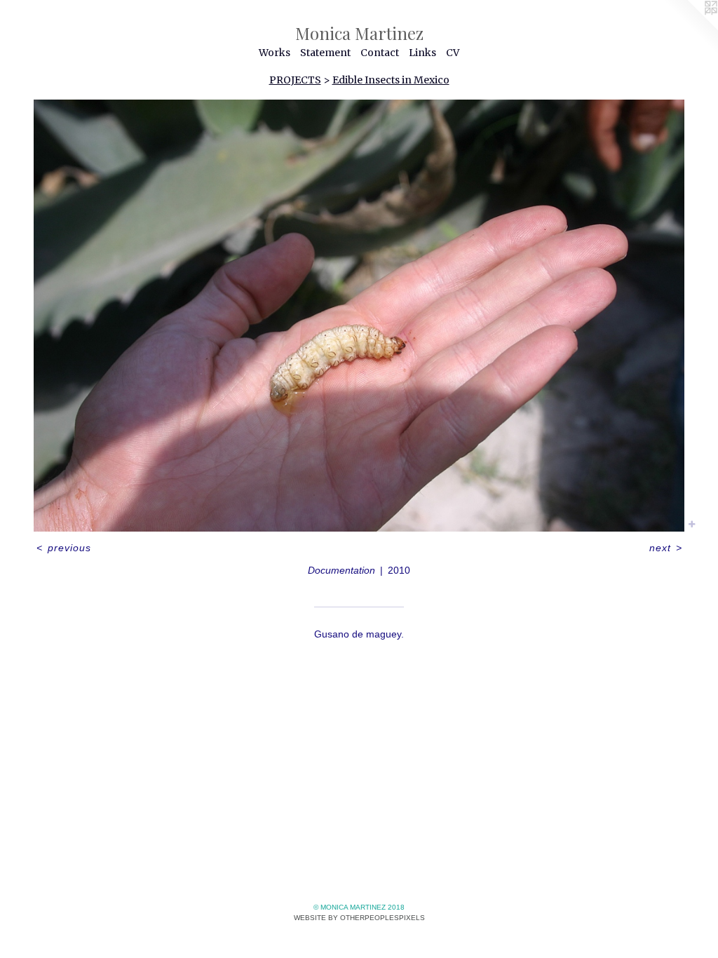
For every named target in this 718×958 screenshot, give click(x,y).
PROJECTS (295, 80)
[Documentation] (359, 316)
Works (274, 52)
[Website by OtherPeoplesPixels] (690, 28)
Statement (325, 52)
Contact (379, 52)
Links (422, 52)
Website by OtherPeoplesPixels (359, 918)
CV (452, 52)
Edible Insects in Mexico (390, 80)
